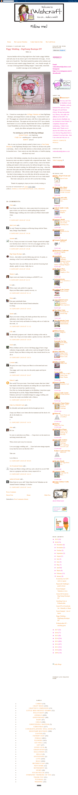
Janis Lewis (13, 225)
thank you (39, 777)
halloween (39, 752)
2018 (56, 542)
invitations (39, 756)
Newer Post (9, 495)
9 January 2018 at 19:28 (20, 233)
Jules (11, 427)
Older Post (47, 495)
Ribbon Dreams (59, 331)
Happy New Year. (59, 425)
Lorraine (12, 362)
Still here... (63, 241)
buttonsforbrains (59, 279)
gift (39, 745)
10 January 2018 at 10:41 (20, 308)
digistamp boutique (26, 188)
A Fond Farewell (64, 394)
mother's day (39, 763)
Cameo (39, 703)
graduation (39, 749)
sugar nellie (38, 772)
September (60, 553)
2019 (56, 539)
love (36, 188)
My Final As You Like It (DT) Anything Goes (65, 222)
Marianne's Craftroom (61, 250)
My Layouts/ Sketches (20, 42)
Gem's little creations (60, 440)
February (59, 573)
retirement (39, 768)
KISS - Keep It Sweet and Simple (62, 176)
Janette (12, 313)
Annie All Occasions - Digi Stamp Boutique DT (63, 596)
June (58, 562)
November (60, 547)
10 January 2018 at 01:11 (20, 293)
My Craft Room (50, 42)
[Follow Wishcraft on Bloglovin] (59, 51)
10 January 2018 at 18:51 (20, 357)
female (38, 738)
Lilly (11, 331)
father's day (39, 736)
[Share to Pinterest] (34, 187)
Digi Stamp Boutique (16, 254)
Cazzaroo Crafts (59, 471)
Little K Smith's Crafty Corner (61, 208)
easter (38, 733)
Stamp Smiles (58, 372)
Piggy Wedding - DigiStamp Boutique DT (24, 49)
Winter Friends (64, 291)
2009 (56, 653)
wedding (41, 188)
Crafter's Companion (39, 708)
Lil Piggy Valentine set (33, 114)
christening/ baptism (39, 724)
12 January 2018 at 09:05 (20, 461)
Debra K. (12, 380)
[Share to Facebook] (33, 187)
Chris (11, 205)
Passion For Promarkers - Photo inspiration (65, 303)
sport (38, 770)
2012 (56, 644)
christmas (38, 726)
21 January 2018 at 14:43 (20, 487)
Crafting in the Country (61, 289)
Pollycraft (38, 713)
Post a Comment (11, 492)
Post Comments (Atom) (21, 499)
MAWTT (25, 139)
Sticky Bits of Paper (60, 429)
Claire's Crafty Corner (61, 393)
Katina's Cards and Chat (62, 451)
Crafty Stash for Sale (36, 42)
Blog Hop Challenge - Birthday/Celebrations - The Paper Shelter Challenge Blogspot (62, 261)
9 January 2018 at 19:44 (20, 269)
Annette (12, 238)
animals (15, 188)
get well (39, 743)
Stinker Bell (63, 363)
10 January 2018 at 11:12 (20, 326)
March (59, 570)
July (58, 559)
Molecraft (57, 413)
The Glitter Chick (59, 310)
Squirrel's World (59, 219)
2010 (56, 650)
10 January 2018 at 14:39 (20, 339)
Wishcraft (65, 97)
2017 (56, 630)
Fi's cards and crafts (60, 197)
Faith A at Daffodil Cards (17, 405)
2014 (56, 638)
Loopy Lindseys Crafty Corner (61, 482)
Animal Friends (23, 135)
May (58, 565)
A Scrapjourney (59, 230)
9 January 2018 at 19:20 (20, 220)
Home (9, 42)
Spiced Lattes (64, 178)
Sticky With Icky (59, 351)
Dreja (11, 298)
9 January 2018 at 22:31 (20, 280)
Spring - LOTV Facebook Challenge (64, 406)
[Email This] (29, 187)
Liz (11, 285)
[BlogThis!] (30, 187)
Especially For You (60, 341)
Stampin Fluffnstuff (60, 240)
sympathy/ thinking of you (38, 775)
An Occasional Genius (16, 466)
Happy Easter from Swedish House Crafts (64, 354)
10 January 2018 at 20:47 (20, 375)
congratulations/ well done (39, 729)
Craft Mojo (38, 706)
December (60, 544)
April (58, 567)
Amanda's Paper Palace (61, 403)
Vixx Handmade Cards (61, 320)
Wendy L (12, 274)
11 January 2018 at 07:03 (20, 400)
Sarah (11, 345)
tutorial (39, 779)
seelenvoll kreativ (15, 479)
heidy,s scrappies (59, 362)
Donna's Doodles (59, 382)
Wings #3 (62, 332)
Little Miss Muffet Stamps (38, 710)
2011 (56, 647)
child (38, 722)
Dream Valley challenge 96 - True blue (64, 432)
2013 (56, 641)
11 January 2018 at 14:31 (20, 422)
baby (38, 719)
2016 (56, 632)
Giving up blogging (59, 252)
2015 (56, 635)
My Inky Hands (59, 461)
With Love (63, 452)
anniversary (39, 717)
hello (39, 754)
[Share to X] (31, 187)
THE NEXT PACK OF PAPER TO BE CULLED (65, 190)
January (59, 576)
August (59, 556)
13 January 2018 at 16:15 (20, 474)
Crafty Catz (18, 137)
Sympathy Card (64, 384)
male (38, 761)
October (59, 550)
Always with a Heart (60, 187)
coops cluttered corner (61, 300)
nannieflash (58, 256)
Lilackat (56, 424)
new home (38, 766)
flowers (38, 740)
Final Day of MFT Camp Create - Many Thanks (65, 375)
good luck (39, 747)
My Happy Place (59, 269)
